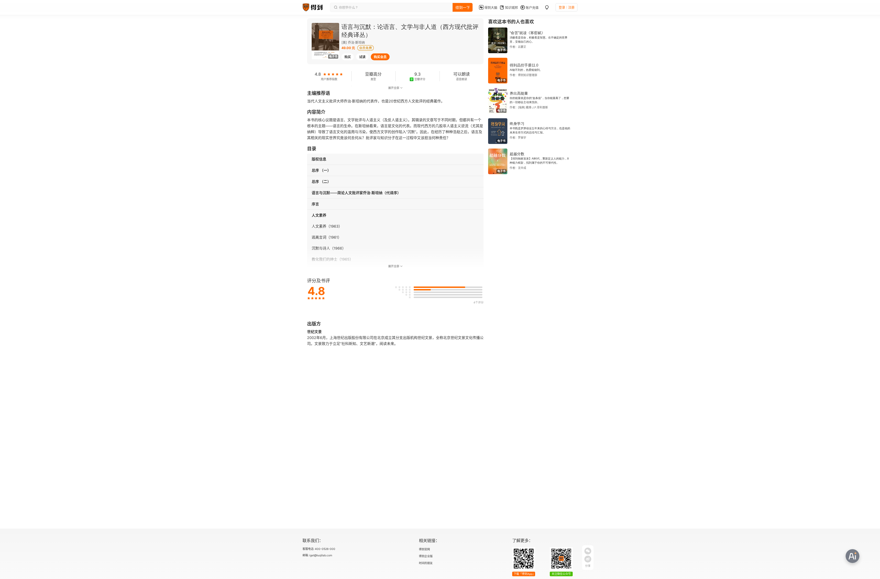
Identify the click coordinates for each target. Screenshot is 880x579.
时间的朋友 (426, 563)
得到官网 (424, 549)
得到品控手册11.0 (524, 65)
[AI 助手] (852, 556)
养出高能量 (519, 93)
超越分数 (517, 154)
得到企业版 (426, 556)
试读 (362, 57)
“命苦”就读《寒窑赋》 (527, 33)
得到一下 (462, 7)
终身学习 (517, 124)
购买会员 (380, 57)
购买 (347, 57)
